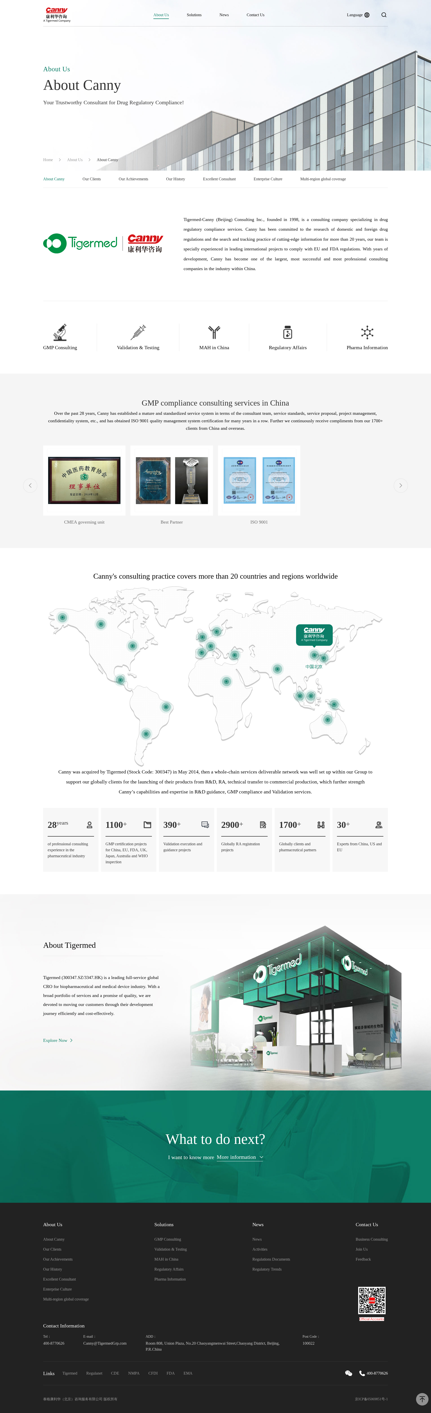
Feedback (363, 1259)
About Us (161, 15)
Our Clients (92, 179)
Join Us (362, 1249)
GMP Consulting (167, 1239)
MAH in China (166, 1259)
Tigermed (69, 1373)
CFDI (153, 1373)
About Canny (54, 179)
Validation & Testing (170, 1249)
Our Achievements (133, 179)
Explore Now (55, 1040)
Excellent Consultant (219, 179)
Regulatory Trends (267, 1269)
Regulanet (94, 1373)
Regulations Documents (271, 1259)
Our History (175, 179)
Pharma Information (170, 1279)
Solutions (194, 15)
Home (48, 160)
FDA (171, 1373)
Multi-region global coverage (323, 179)
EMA (188, 1373)
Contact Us (255, 15)
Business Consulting (372, 1239)
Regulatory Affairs (169, 1269)
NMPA (134, 1373)
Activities (259, 1249)
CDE (115, 1373)
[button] (30, 485)
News (224, 15)
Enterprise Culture (268, 179)
